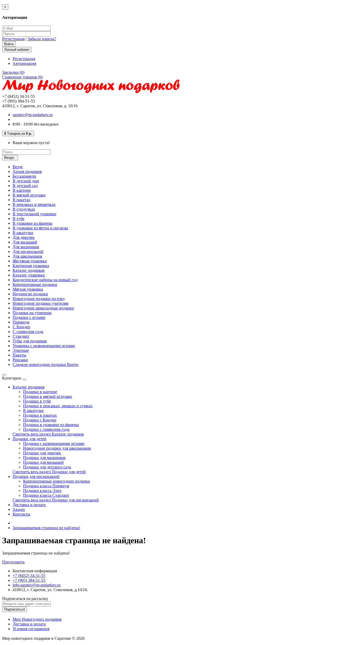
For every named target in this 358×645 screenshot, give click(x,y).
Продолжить (13, 562)
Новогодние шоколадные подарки (43, 308)
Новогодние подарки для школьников (57, 448)
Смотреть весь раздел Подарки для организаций (56, 500)
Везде (18, 167)
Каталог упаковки (29, 275)
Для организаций (28, 251)
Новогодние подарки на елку (39, 298)
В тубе (18, 218)
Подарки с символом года (46, 429)
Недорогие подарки (30, 294)
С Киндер (21, 327)
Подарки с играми (29, 317)
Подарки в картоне (40, 391)
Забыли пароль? (42, 39)
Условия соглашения (31, 628)
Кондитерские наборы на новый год (45, 280)
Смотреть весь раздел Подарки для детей (49, 471)
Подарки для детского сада (47, 467)
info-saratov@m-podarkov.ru (37, 585)
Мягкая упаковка (28, 289)
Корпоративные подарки (35, 284)
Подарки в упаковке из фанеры (51, 424)
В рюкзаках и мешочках (34, 204)
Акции (19, 509)
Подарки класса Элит (42, 490)
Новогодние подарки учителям (40, 303)
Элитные (21, 350)
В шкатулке (23, 232)
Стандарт (21, 336)
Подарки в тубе (37, 401)
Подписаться (14, 609)
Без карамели (24, 176)
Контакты (21, 514)
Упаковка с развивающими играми (44, 345)
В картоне (22, 190)
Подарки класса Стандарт (46, 495)
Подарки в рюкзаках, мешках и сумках (58, 406)
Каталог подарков (29, 270)
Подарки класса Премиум (46, 486)
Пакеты (19, 355)
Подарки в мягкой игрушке (47, 396)
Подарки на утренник (32, 312)
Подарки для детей (29, 439)
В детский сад (25, 185)
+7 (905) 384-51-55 (29, 580)
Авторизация (24, 63)
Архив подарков (27, 171)
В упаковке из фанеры (32, 223)
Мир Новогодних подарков (37, 619)
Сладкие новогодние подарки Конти (45, 364)
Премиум (21, 322)
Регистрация (13, 39)
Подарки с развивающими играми (53, 443)
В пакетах (21, 199)
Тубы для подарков (30, 341)
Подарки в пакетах (40, 415)
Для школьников (27, 256)
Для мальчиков (26, 247)
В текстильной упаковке (34, 214)
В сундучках (24, 209)
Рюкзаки (20, 360)
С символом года (28, 331)
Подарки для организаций (36, 476)
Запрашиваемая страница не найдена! (46, 527)
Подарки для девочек (42, 453)
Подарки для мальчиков (44, 457)
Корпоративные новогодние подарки (56, 481)
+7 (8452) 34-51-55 (29, 575)
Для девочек (24, 237)
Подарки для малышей (43, 462)
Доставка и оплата (29, 504)
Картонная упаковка (31, 265)
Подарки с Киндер (39, 420)
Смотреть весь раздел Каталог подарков (48, 434)
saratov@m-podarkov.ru (33, 114)
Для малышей (25, 242)
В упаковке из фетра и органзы (40, 228)
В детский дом (26, 181)
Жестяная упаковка (30, 261)
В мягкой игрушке (29, 195)
